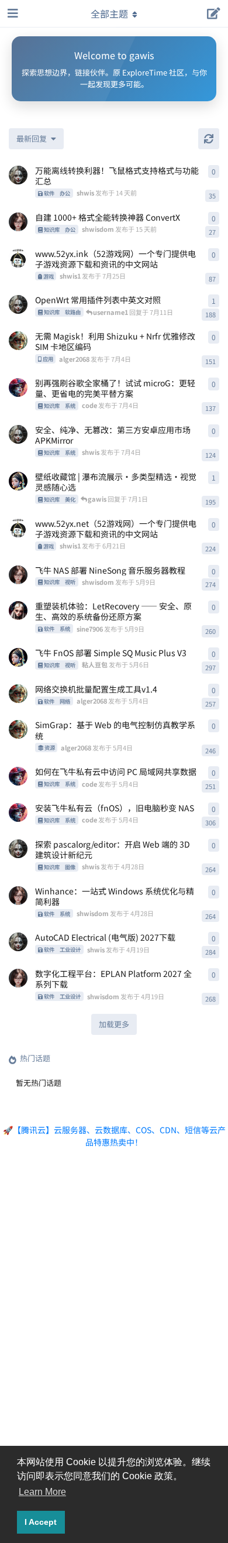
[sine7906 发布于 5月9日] (18, 610)
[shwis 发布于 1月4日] (18, 304)
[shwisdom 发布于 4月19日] (18, 978)
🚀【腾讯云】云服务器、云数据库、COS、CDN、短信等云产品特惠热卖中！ (114, 1136)
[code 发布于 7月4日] (18, 387)
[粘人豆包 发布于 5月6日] (18, 657)
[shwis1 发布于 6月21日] (18, 528)
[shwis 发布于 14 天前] (18, 175)
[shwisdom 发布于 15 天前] (18, 221)
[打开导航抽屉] (11, 13)
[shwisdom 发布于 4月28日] (18, 895)
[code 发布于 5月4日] (18, 776)
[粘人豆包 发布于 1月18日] (18, 481)
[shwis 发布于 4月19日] (18, 941)
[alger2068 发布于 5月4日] (18, 693)
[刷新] (208, 138)
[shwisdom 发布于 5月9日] (18, 574)
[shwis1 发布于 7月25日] (18, 258)
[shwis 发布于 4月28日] (18, 848)
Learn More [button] (42, 1492)
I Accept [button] (41, 1522)
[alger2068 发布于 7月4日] (18, 340)
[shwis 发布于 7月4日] (18, 434)
